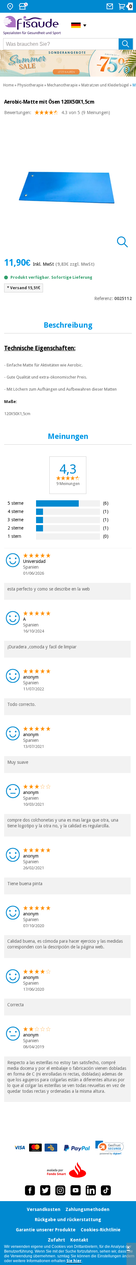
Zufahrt (56, 1239)
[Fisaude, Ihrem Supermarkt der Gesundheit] (32, 25)
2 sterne (15, 527)
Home (8, 85)
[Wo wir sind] (10, 6)
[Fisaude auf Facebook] (30, 1190)
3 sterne (15, 519)
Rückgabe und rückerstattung (68, 1219)
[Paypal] (77, 1148)
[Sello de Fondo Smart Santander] (68, 1170)
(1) (105, 511)
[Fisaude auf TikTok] (106, 1190)
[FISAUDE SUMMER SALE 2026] (68, 63)
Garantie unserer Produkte (46, 1229)
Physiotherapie (30, 85)
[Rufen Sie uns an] (110, 6)
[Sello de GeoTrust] (109, 1147)
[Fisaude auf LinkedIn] (91, 1190)
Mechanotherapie (62, 85)
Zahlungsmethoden (87, 1209)
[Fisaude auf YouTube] (76, 1190)
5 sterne (15, 503)
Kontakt (79, 1239)
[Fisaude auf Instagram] (60, 1190)
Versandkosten (43, 1209)
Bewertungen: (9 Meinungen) (57, 112)
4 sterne (15, 511)
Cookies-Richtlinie (101, 1229)
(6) (105, 503)
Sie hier (74, 1261)
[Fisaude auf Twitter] (45, 1190)
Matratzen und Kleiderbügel (105, 85)
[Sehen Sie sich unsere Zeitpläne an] (24, 6)
